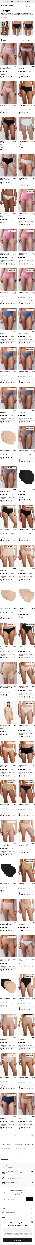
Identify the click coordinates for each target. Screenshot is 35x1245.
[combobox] (27, 40)
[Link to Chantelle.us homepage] (7, 5)
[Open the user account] (26, 6)
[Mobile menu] (33, 6)
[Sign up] (29, 1199)
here (10, 1173)
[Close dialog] (32, 1222)
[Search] (23, 5)
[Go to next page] (32, 1135)
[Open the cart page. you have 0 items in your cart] (30, 6)
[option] (1, 76)
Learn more (4, 17)
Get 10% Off (17, 1240)
